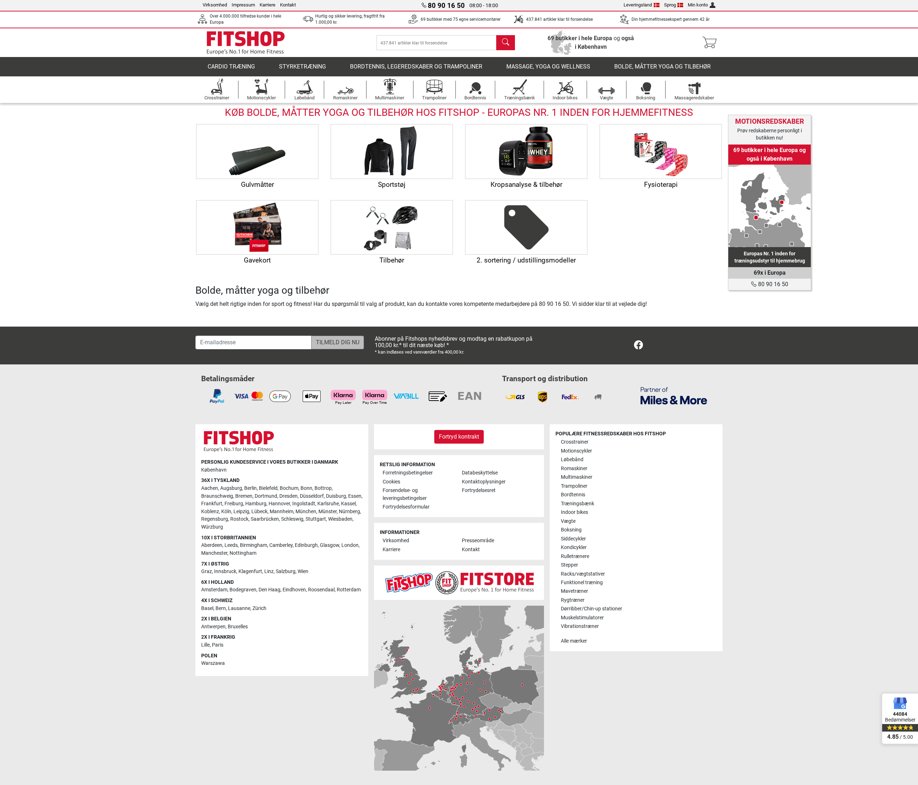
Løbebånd (572, 460)
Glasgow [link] (329, 545)
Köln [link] (226, 512)
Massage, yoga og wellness (548, 66)
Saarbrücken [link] (265, 519)
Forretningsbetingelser (408, 473)
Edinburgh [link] (306, 545)
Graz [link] (206, 571)
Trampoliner (574, 486)
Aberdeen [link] (211, 545)
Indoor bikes (574, 512)
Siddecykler (573, 539)
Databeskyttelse (480, 473)
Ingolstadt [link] (303, 504)
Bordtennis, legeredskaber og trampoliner (416, 66)
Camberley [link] (281, 545)
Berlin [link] (250, 488)
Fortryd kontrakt (459, 436)
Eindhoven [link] (294, 590)
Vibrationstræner (580, 626)
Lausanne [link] (239, 608)
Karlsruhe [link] (328, 504)
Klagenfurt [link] (250, 571)
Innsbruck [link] (225, 571)
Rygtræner (573, 600)
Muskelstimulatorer (582, 618)
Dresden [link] (288, 496)
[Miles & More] (674, 395)
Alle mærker (574, 641)
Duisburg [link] (336, 496)
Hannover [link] (279, 504)
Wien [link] (303, 571)
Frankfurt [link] (211, 504)
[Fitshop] (245, 42)
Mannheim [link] (281, 512)
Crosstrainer (574, 442)
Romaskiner (574, 468)
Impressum (243, 5)
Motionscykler (576, 451)
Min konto (698, 5)
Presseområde (478, 541)
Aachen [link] (209, 488)
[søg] (505, 42)
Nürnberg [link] (349, 512)
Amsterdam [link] (214, 590)
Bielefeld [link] (268, 488)
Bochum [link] (289, 488)
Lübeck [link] (259, 512)
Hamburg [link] (255, 504)
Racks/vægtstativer (583, 574)
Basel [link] (207, 608)
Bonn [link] (306, 488)
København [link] (214, 470)
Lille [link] (205, 645)
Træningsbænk (577, 504)
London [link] (350, 545)
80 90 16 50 (772, 284)
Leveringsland (638, 5)
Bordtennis (573, 495)
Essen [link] (354, 496)
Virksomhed (215, 5)
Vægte (568, 521)
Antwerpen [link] (213, 627)
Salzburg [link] (285, 571)
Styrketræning (302, 66)
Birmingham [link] (253, 545)
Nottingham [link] (243, 553)
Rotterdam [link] (349, 590)
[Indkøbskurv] (712, 43)
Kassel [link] (348, 504)
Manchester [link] (214, 553)
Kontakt (288, 5)
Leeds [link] (231, 545)
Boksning (571, 530)
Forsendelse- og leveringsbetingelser (405, 494)
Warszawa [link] (213, 663)
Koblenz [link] (210, 512)
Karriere (267, 5)
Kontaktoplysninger (484, 482)
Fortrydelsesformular (406, 507)
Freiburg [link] (233, 504)
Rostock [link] (239, 519)
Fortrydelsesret (479, 490)
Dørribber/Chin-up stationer (591, 609)
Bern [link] (221, 608)
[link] (769, 206)
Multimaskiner (576, 477)
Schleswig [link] (292, 519)
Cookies (391, 482)
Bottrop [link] (323, 488)
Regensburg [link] (214, 519)
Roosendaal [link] (321, 590)
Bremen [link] (243, 496)
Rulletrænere (575, 556)
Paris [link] (217, 645)
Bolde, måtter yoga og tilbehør (662, 66)
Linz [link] (269, 571)
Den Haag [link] (269, 590)
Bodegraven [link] (243, 590)
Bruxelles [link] (238, 627)
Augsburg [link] (231, 488)
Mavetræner (574, 591)
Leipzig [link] (241, 512)
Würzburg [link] (212, 527)
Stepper (569, 565)
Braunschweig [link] (217, 496)
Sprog (670, 5)
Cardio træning (231, 66)
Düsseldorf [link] (312, 496)
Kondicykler (574, 547)
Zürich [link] (259, 608)
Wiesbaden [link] (340, 519)
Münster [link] (327, 512)
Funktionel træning (582, 583)
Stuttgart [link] (316, 519)
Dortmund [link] (266, 496)
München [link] (305, 512)
